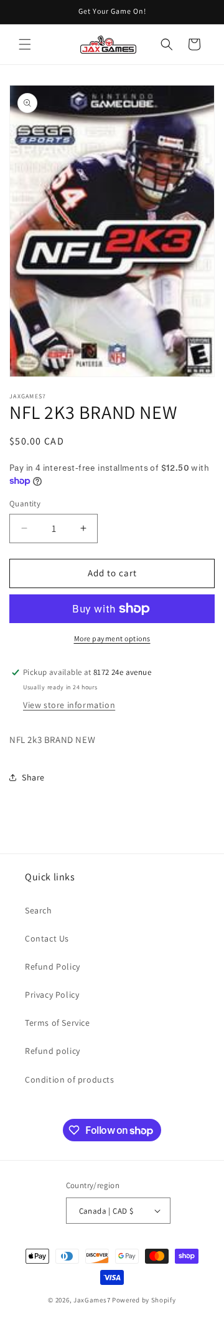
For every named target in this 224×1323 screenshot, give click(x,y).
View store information (69, 705)
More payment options (112, 638)
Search (38, 910)
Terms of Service (57, 1022)
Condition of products (69, 1079)
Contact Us (47, 938)
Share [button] (33, 777)
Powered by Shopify (144, 1300)
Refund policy (52, 1050)
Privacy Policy (52, 994)
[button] (25, 44)
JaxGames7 (91, 1300)
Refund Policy (52, 966)
